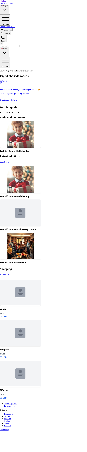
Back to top (4, 429)
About (12, 3)
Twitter (7, 416)
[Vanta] (20, 292)
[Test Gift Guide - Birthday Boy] (20, 134)
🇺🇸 (4, 6)
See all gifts (4, 162)
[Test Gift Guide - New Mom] (20, 246)
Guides (7, 3)
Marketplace (5, 274)
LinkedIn (7, 425)
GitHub (7, 421)
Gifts (2, 3)
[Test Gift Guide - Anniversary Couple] (20, 212)
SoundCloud (9, 423)
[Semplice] (20, 333)
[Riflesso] (20, 373)
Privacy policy (9, 406)
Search (3, 41)
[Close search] (1, 43)
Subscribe (6, 34)
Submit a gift (7, 30)
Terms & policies (10, 403)
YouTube (7, 418)
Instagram (8, 414)
